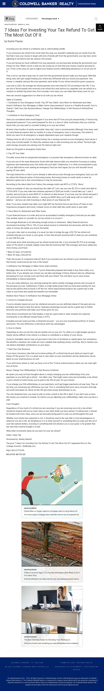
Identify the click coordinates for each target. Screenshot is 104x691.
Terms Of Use (68, 662)
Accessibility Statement (68, 666)
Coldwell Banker (20, 662)
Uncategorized (10, 24)
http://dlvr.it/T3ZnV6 (15, 450)
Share (100, 29)
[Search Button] (96, 18)
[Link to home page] (44, 4)
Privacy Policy (85, 662)
